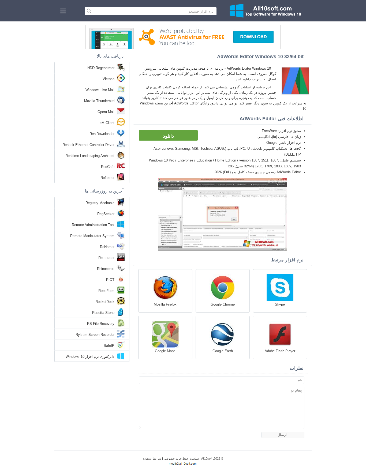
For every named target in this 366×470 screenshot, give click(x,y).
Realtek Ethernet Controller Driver (88, 145)
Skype (280, 304)
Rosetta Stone (103, 313)
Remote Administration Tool (93, 225)
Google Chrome (223, 304)
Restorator (106, 258)
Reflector (107, 178)
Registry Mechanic (99, 203)
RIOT (110, 280)
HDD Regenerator (100, 68)
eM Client (107, 123)
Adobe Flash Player (280, 351)
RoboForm (106, 291)
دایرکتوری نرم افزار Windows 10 (90, 357)
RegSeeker (105, 214)
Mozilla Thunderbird (99, 101)
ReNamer (107, 247)
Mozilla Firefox (165, 304)
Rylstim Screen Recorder (95, 335)
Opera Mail (106, 112)
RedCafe (107, 167)
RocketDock (104, 302)
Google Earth (222, 351)
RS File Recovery (100, 324)
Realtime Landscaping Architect (89, 156)
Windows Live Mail (99, 90)
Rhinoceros (105, 269)
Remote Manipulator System (92, 236)
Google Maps (165, 351)
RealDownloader (101, 134)
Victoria (108, 79)
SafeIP (109, 346)
